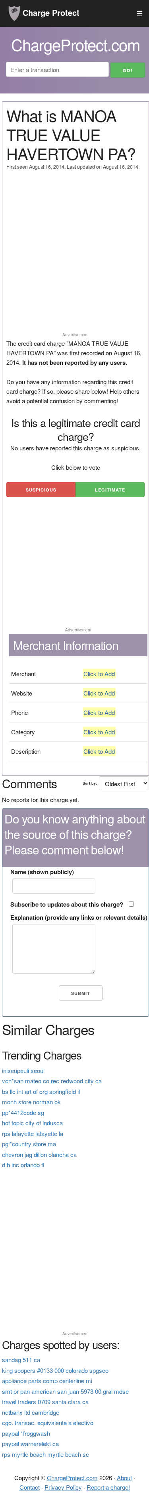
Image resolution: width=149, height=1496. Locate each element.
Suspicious (41, 490)
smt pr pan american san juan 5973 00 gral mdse (65, 1391)
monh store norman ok (31, 1102)
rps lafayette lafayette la (32, 1133)
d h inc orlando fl (23, 1165)
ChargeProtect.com (72, 1477)
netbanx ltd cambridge (30, 1412)
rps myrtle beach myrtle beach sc (45, 1454)
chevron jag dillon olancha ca (39, 1154)
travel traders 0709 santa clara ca (45, 1401)
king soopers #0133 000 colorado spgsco (55, 1370)
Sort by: (90, 783)
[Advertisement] (74, 255)
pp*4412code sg (23, 1112)
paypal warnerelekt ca (30, 1443)
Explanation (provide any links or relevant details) (78, 917)
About (124, 1477)
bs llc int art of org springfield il (41, 1091)
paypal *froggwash (26, 1433)
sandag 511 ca (21, 1359)
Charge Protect (49, 12)
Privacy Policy (63, 1487)
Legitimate (110, 490)
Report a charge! (108, 1487)
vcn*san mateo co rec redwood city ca (52, 1081)
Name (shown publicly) (42, 871)
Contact (29, 1487)
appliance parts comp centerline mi (47, 1380)
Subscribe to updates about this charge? (66, 904)
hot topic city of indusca (32, 1123)
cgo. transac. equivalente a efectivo (47, 1422)
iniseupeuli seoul (23, 1070)
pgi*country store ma (29, 1144)
